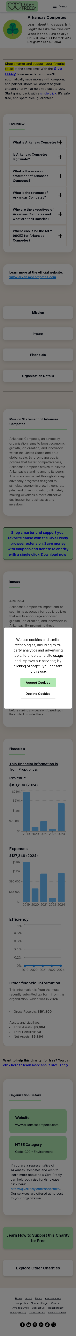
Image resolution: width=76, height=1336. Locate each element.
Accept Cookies (38, 682)
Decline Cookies (38, 693)
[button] (38, 668)
